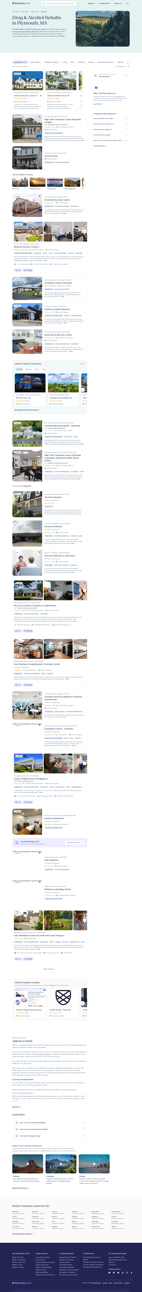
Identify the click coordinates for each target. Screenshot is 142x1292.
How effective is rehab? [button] (102, 135)
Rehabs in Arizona (18, 1267)
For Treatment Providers (117, 1253)
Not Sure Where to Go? (21, 1253)
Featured (19, 369)
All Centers (15, 11)
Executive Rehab (64, 1262)
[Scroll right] (128, 62)
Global (44, 369)
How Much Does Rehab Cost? (92, 1267)
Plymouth (27, 486)
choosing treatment (43, 1054)
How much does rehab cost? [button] (104, 124)
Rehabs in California (18, 1260)
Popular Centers (42, 1253)
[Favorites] (127, 3)
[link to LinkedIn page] (114, 1273)
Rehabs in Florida (17, 1257)
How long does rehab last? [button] (103, 129)
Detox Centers (40, 1260)
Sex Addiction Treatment (67, 1272)
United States (24, 11)
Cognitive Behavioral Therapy (45, 1262)
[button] (26, 66)
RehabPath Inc (96, 1283)
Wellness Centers (41, 1270)
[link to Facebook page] (131, 1273)
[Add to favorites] (39, 117)
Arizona (16, 1176)
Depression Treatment (66, 1260)
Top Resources (88, 1253)
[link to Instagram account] (127, 1273)
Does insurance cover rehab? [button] (104, 118)
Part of (56, 124)
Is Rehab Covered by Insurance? (93, 1262)
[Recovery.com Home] (21, 3)
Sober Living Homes (42, 1265)
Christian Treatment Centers (68, 1275)
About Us (111, 1262)
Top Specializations (66, 1253)
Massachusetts (35, 11)
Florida (36, 369)
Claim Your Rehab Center (116, 1257)
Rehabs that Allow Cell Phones (45, 1275)
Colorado (50, 1176)
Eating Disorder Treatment (68, 1257)
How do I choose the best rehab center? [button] (108, 140)
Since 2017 (119, 96)
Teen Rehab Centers (65, 1265)
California (28, 369)
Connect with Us (114, 1269)
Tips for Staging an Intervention (93, 1264)
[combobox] (59, 3)
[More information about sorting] (128, 66)
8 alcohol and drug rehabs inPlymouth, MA (27, 31)
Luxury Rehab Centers (43, 1257)
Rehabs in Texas (17, 1265)
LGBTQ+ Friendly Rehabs (44, 1267)
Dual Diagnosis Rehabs (66, 1267)
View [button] (16, 270)
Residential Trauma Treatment (69, 1270)
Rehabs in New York (18, 1262)
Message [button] (29, 270)
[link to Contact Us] (109, 1273)
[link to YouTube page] (118, 1273)
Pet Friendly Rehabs (42, 1272)
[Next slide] (82, 91)
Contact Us (112, 1265)
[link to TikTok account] (123, 1273)
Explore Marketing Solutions (117, 1260)
